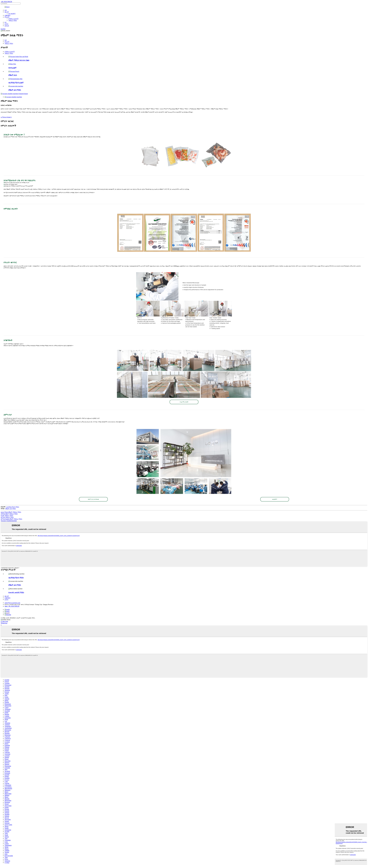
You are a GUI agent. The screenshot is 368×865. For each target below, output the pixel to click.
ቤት (6, 10)
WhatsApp (4, 623)
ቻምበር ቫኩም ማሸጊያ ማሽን (9, 514)
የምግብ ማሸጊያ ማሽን (7, 517)
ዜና (6, 22)
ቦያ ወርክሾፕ (12, 13)
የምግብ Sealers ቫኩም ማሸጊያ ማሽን (11, 519)
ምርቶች (7, 17)
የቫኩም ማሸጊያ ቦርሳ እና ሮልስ (18, 60)
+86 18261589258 (6, 1)
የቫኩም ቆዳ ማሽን (14, 90)
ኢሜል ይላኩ (4, 621)
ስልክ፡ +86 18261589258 (12, 606)
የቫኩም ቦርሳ (12, 75)
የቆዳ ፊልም (12, 68)
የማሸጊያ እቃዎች (13, 19)
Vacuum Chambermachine (9, 520)
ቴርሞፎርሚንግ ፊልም (16, 83)
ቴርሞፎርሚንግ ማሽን (12, 507)
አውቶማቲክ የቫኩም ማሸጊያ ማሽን (11, 512)
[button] (184, 402)
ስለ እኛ (7, 12)
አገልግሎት (7, 15)
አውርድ (7, 25)
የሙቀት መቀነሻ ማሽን (16, 592)
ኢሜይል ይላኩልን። (6, 117)
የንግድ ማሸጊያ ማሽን (7, 515)
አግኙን (6, 24)
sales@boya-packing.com (12, 603)
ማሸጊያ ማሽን (12, 20)
